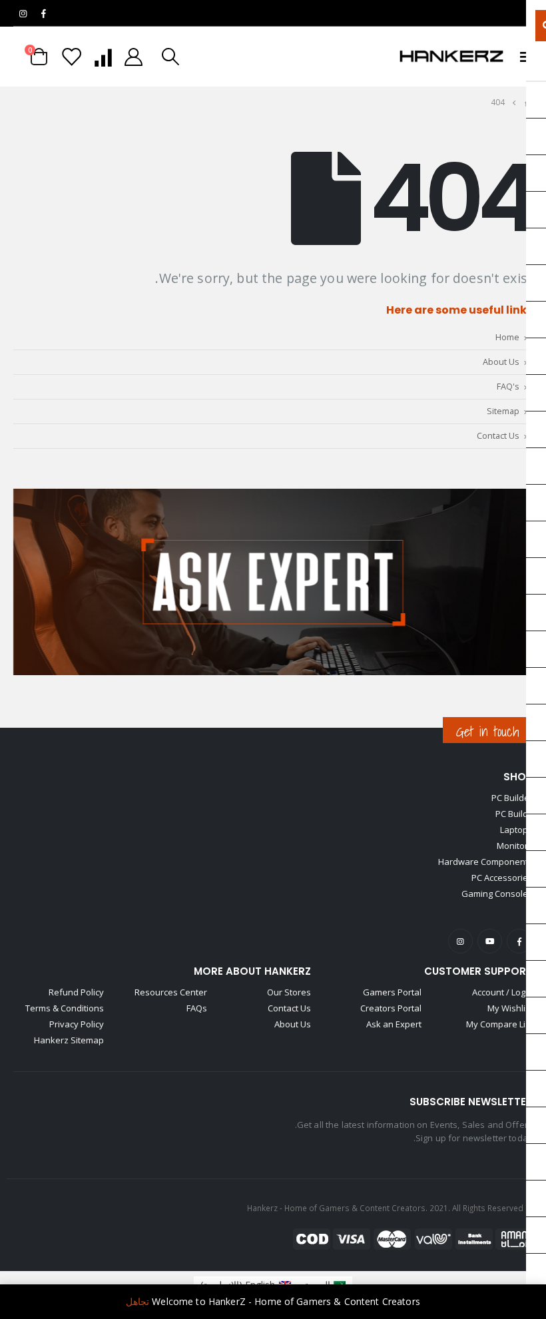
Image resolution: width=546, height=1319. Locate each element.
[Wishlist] (72, 57)
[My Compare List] (102, 57)
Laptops (516, 830)
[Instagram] (22, 13)
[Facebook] (43, 13)
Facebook (519, 941)
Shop (518, 777)
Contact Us (498, 435)
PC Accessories (502, 878)
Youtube (489, 941)
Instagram (460, 941)
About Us (501, 362)
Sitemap (503, 411)
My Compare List (499, 1024)
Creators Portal (390, 1008)
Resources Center (171, 992)
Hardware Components (485, 862)
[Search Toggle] (170, 56)
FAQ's (508, 386)
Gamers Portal (392, 992)
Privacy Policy (76, 1024)
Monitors (515, 846)
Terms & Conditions (64, 1008)
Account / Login (502, 992)
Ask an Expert (393, 1024)
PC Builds (514, 814)
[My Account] (133, 57)
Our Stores (289, 992)
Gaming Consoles (497, 894)
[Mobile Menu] (522, 56)
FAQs (196, 1008)
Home (507, 337)
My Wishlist (510, 1008)
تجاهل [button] (137, 1301)
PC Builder (512, 798)
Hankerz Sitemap (69, 1040)
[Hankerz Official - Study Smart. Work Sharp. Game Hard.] (451, 56)
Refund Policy (76, 992)
